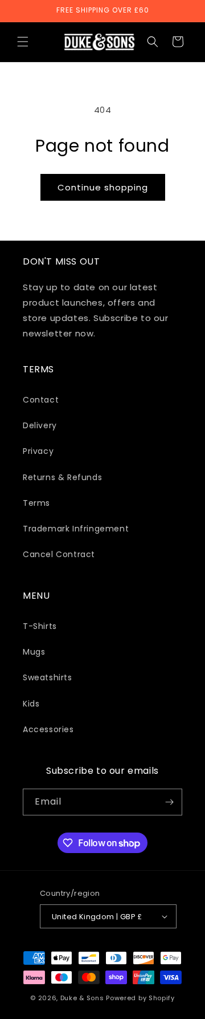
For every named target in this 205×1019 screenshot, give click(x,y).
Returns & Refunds (62, 477)
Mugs (34, 651)
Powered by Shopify (140, 997)
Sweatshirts (47, 677)
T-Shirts (40, 626)
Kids (31, 703)
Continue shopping (103, 187)
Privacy (38, 451)
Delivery (40, 425)
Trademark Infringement (76, 528)
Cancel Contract (59, 554)
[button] (22, 41)
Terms (36, 503)
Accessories (48, 729)
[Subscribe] (169, 802)
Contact (41, 399)
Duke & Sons (82, 997)
